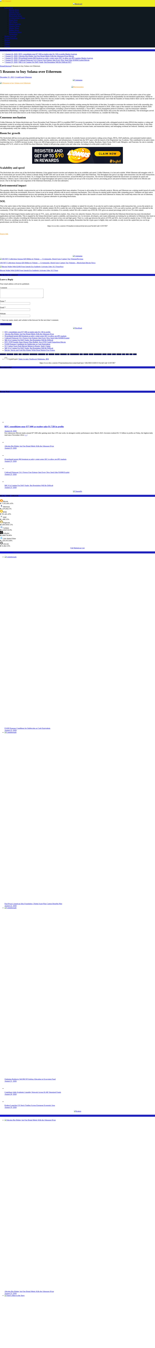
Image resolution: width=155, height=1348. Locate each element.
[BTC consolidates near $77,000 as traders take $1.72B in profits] (23, 422)
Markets (109, 354)
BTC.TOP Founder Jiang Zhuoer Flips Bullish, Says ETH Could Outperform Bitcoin (35, 342)
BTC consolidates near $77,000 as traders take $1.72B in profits (27, 332)
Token (127, 354)
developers (51, 354)
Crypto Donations (11, 38)
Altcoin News (14, 12)
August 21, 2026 (11, 1081)
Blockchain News (15, 16)
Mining (7, 40)
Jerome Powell (98, 354)
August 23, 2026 (11, 448)
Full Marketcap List (77, 548)
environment (63, 354)
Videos (7, 44)
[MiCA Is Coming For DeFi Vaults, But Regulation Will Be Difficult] (9, 482)
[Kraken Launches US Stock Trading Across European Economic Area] (9, 1101)
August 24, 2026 (11, 431)
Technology (13, 34)
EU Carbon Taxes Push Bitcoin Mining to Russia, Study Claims (27, 346)
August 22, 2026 (11, 906)
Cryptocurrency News (17, 18)
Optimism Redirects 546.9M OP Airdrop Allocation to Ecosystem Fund (30, 1079)
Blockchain (3, 354)
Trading (7, 42)
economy (57, 354)
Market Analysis (15, 24)
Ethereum (28, 77)
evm (68, 354)
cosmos (16, 354)
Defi (47, 354)
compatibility (9, 354)
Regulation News (15, 32)
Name (2, 301)
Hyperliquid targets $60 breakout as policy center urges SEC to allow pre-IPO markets (35, 336)
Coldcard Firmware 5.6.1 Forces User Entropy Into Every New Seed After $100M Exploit (37, 338)
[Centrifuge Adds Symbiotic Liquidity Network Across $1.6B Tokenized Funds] (9, 1088)
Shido (123, 354)
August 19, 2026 (11, 1107)
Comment (3, 288)
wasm (131, 354)
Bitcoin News (14, 10)
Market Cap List (10, 36)
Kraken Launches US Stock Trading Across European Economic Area (30, 1105)
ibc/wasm (85, 354)
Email (2, 307)
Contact (7, 46)
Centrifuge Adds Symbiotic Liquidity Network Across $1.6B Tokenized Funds (33, 1092)
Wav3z (135, 354)
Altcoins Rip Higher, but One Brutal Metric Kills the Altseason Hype (29, 334)
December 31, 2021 (7, 77)
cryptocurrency (34, 354)
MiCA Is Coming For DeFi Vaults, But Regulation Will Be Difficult (29, 340)
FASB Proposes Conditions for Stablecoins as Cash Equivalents (27, 344)
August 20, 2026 (11, 1094)
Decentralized (41, 354)
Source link (4, 234)
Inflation (91, 354)
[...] (26, 435)
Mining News (14, 28)
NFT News (13, 22)
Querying (119, 354)
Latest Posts (9, 8)
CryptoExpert (19, 77)
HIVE (81, 354)
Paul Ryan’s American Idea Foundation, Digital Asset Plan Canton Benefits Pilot (33, 904)
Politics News (14, 30)
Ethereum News (15, 14)
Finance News (14, 26)
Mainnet (104, 354)
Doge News (13, 20)
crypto (20, 354)
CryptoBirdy (25, 354)
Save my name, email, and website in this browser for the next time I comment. (30, 320)
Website (3, 314)
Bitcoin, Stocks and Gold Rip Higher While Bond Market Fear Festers (30, 350)
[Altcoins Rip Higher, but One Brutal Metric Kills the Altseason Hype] (9, 442)
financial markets (74, 354)
